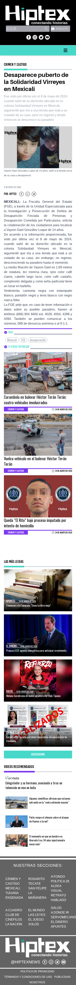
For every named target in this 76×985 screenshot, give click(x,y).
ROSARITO (36, 879)
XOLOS (33, 924)
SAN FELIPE (37, 888)
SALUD (56, 907)
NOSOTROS (37, 982)
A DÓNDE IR (60, 912)
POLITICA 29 (60, 881)
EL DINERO (59, 922)
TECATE (34, 883)
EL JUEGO (35, 919)
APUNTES (58, 926)
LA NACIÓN (13, 924)
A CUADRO (13, 910)
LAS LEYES (36, 914)
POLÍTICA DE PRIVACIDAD (37, 971)
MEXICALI (12, 888)
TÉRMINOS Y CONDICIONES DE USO (28, 976)
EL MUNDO (36, 910)
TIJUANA (12, 893)
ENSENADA (14, 897)
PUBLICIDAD (62, 976)
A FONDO (58, 876)
